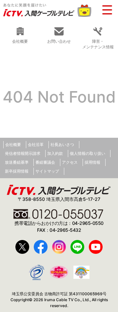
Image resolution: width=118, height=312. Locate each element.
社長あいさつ (62, 144)
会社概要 (13, 144)
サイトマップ (47, 171)
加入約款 (55, 153)
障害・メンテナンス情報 (98, 44)
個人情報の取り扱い (87, 153)
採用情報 (92, 162)
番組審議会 (45, 162)
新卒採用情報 (17, 171)
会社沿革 (36, 144)
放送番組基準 (17, 162)
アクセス (70, 162)
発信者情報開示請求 (22, 153)
